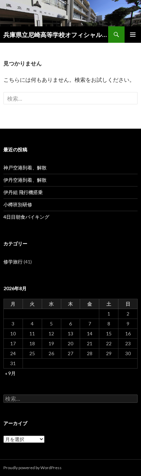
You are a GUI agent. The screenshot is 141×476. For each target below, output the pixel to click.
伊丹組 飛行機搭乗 (23, 192)
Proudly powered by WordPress (32, 467)
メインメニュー (133, 34)
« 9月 (10, 373)
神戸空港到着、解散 (25, 167)
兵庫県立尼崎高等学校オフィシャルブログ (55, 34)
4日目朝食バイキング (26, 217)
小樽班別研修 (17, 204)
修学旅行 (13, 262)
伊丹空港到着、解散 (25, 180)
